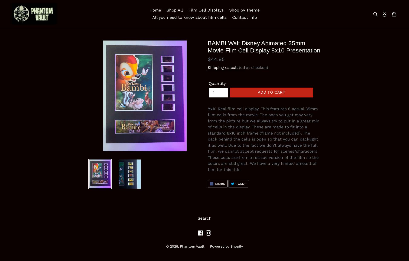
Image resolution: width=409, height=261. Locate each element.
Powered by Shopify (226, 246)
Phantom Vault (192, 246)
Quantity (217, 83)
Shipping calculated (226, 67)
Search (205, 218)
